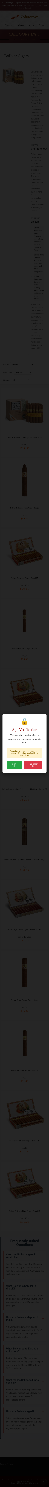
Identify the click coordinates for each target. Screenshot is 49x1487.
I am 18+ (14, 765)
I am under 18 (33, 765)
